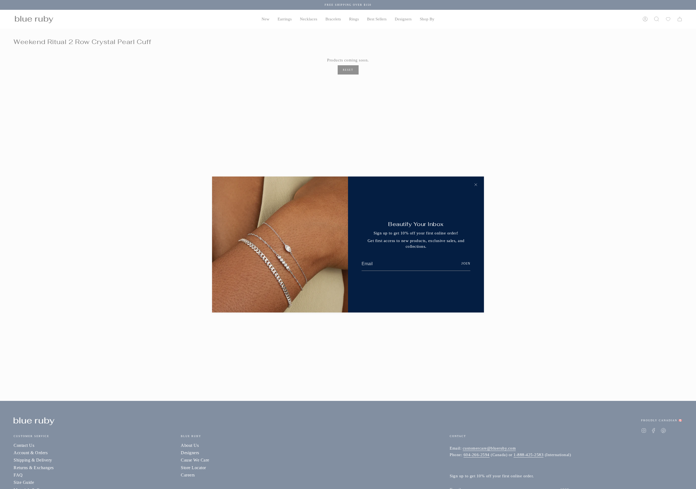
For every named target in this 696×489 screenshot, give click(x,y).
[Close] (475, 184)
